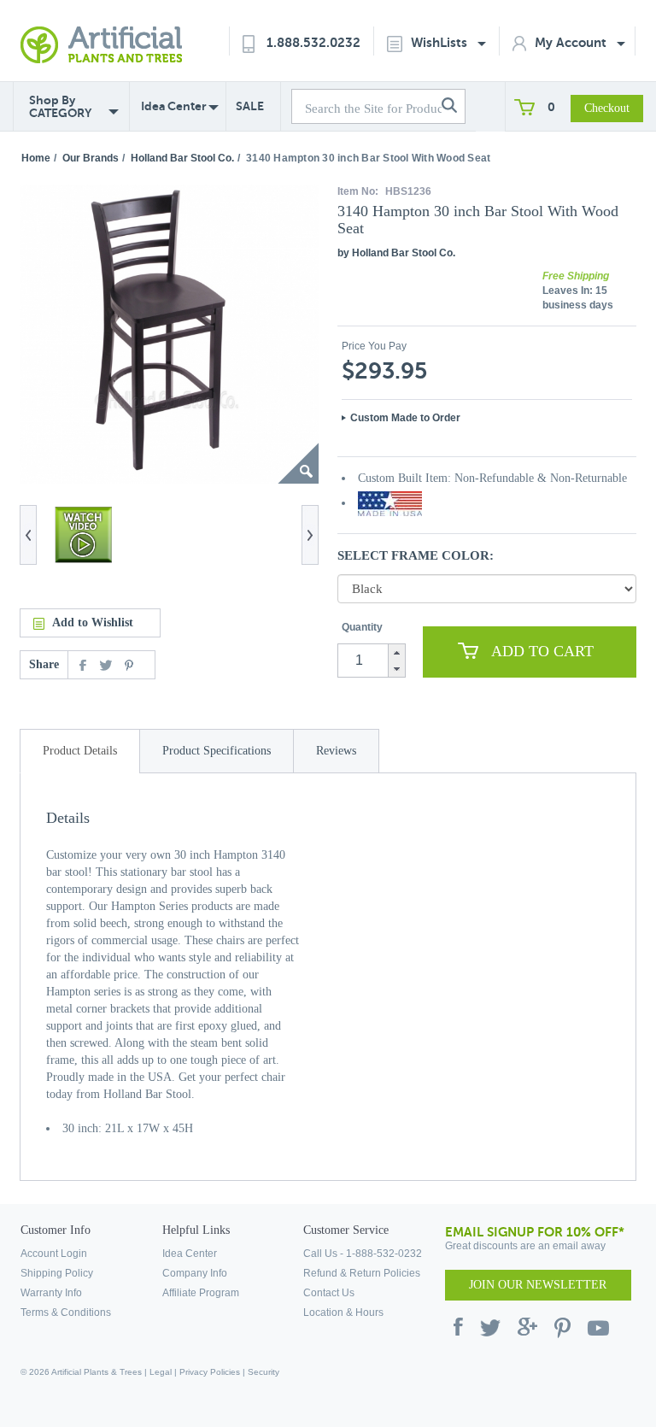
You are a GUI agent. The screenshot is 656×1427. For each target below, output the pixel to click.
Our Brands (90, 158)
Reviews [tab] (336, 750)
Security (263, 1372)
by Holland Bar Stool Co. (396, 253)
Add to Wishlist (92, 622)
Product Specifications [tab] (216, 750)
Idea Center (174, 106)
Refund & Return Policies (361, 1273)
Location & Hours (343, 1312)
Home (35, 158)
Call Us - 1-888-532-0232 (362, 1254)
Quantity (362, 627)
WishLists (441, 42)
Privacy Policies (209, 1372)
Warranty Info (51, 1293)
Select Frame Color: (415, 555)
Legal (160, 1372)
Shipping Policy (56, 1273)
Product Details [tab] (80, 750)
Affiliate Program (200, 1293)
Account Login (53, 1254)
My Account (572, 42)
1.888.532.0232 (313, 42)
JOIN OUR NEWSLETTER (537, 1284)
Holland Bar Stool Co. (182, 158)
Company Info (194, 1273)
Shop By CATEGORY (60, 107)
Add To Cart (542, 651)
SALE (250, 106)
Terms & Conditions (65, 1312)
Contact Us (328, 1293)
